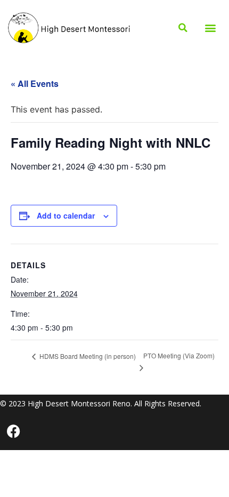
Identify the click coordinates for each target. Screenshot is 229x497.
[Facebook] (13, 431)
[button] (210, 28)
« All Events (35, 83)
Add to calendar (66, 215)
